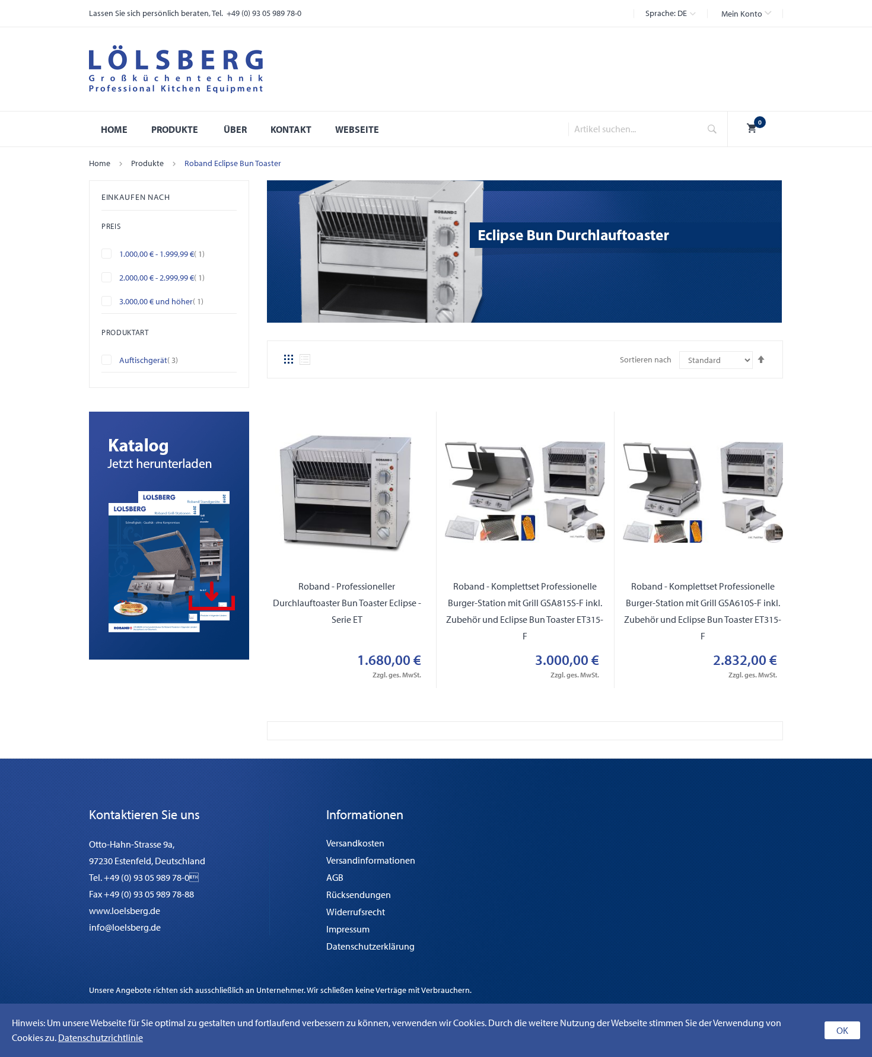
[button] (746, 14)
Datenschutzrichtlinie (100, 1037)
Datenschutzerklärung (370, 946)
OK (842, 1030)
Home (99, 163)
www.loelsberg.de (124, 910)
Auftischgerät (158, 359)
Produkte (147, 163)
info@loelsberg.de (125, 927)
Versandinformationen (370, 860)
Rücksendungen (358, 894)
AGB (334, 877)
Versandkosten (355, 843)
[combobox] (630, 129)
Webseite (357, 129)
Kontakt (290, 129)
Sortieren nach (645, 359)
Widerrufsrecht (355, 912)
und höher (171, 301)
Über (235, 129)
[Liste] (305, 359)
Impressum (348, 929)
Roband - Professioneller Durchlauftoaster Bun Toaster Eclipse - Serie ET (347, 602)
